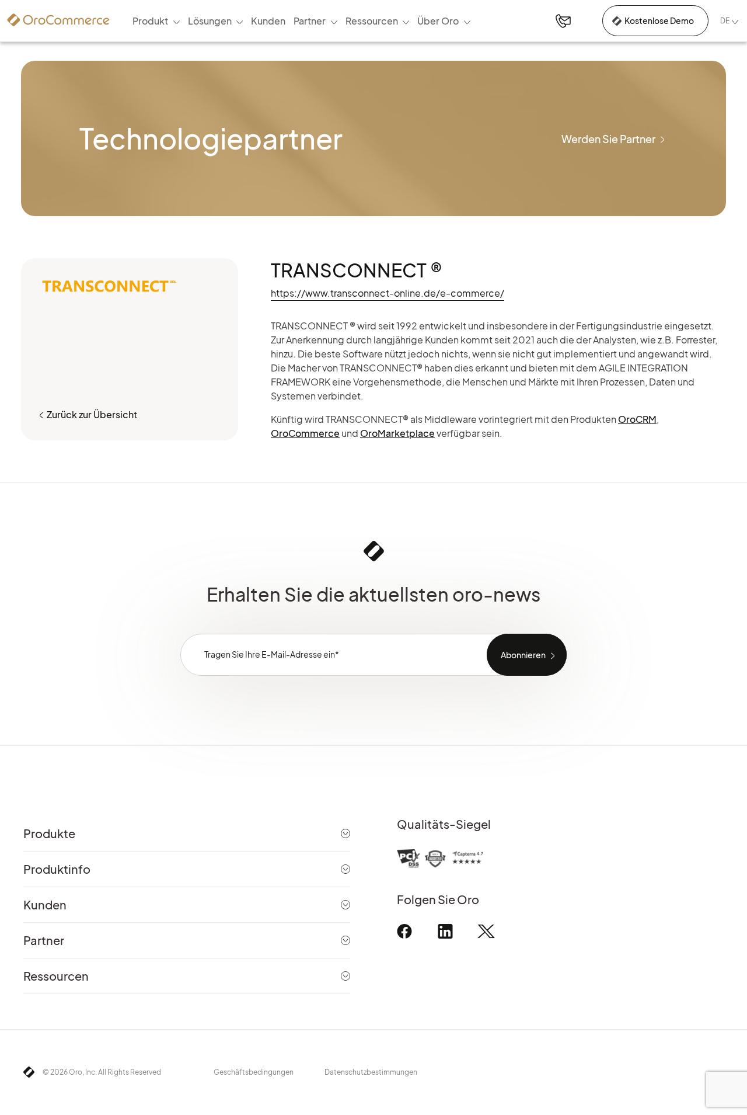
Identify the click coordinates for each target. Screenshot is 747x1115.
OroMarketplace (397, 433)
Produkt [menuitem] (150, 21)
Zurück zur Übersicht (92, 414)
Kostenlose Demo (659, 20)
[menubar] (301, 21)
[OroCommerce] (58, 19)
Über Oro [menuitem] (438, 21)
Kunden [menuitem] (268, 21)
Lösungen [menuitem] (210, 21)
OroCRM (637, 419)
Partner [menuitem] (310, 21)
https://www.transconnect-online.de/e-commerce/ (387, 293)
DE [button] (724, 20)
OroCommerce (305, 433)
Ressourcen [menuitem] (371, 21)
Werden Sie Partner (608, 138)
